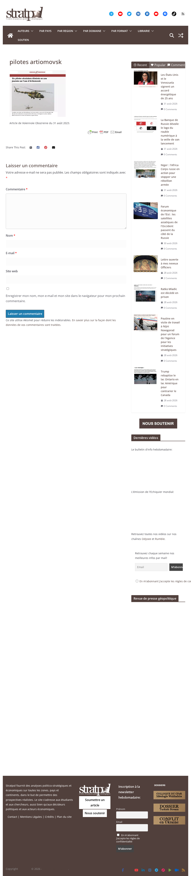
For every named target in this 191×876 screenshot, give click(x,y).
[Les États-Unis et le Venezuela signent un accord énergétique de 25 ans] (146, 79)
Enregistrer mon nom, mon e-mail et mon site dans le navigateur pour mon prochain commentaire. (65, 298)
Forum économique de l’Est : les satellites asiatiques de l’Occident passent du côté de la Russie (169, 222)
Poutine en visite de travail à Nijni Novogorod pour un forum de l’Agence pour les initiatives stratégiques (170, 334)
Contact (12, 817)
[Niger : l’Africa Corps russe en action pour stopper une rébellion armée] (146, 169)
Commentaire (17, 189)
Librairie (144, 31)
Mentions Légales (31, 817)
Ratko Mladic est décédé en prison (169, 293)
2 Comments (170, 278)
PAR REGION (65, 31)
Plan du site (64, 817)
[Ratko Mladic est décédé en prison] (146, 293)
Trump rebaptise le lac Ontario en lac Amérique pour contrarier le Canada (170, 383)
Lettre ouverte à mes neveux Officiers (169, 263)
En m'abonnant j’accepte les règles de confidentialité (128, 838)
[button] (31, 31)
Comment (178, 65)
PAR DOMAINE (92, 31)
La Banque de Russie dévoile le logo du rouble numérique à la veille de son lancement (170, 131)
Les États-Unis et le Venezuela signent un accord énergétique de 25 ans (169, 86)
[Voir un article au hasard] (180, 35)
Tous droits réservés (55, 869)
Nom (10, 235)
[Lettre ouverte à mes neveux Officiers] (146, 263)
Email (119, 822)
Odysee (146, 539)
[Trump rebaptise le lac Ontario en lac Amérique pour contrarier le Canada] (146, 375)
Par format (119, 31)
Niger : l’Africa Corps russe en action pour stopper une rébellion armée (170, 174)
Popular (160, 65)
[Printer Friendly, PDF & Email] (105, 132)
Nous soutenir (95, 813)
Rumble (160, 539)
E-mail (11, 253)
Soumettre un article (95, 802)
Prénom (120, 809)
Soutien (23, 40)
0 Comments (170, 109)
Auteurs (23, 31)
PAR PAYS (45, 31)
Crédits (49, 817)
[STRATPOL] (10, 35)
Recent (142, 65)
